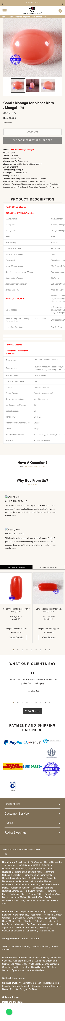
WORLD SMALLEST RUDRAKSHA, (35, 865)
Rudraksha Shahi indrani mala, (37, 874)
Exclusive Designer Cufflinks (23, 989)
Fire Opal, (31, 924)
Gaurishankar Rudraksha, (14, 868)
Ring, (43, 911)
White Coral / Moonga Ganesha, (44, 963)
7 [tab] (40, 649)
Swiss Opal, (45, 927)
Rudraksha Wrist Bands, (39, 897)
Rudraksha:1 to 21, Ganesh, (28, 862)
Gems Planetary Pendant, (27, 884)
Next (62, 4)
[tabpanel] (16, 610)
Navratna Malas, (18, 897)
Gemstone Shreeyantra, (46, 960)
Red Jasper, (32, 927)
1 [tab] (13, 649)
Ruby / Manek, (9, 920)
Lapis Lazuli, (53, 920)
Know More (32, 484)
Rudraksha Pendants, (12, 890)
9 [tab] (49, 649)
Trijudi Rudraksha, (37, 868)
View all (31, 711)
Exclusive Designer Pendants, (46, 985)
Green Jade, (51, 917)
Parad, (25, 938)
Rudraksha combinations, (14, 878)
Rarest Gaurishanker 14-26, (15, 881)
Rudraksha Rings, (18, 893)
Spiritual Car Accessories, (14, 963)
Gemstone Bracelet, (32, 982)
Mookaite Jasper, (46, 924)
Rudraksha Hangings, (20, 887)
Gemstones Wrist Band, (13, 930)
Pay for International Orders (32, 140)
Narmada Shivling (35, 970)
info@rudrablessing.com (35, 466)
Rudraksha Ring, (51, 982)
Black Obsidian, (25, 920)
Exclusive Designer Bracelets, (16, 985)
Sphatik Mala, (18, 970)
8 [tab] (45, 649)
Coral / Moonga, (21, 914)
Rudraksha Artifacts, (34, 890)
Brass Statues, (38, 966)
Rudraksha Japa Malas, (13, 900)
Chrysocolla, (19, 917)
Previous (2, 4)
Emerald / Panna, (35, 917)
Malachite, (20, 924)
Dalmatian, (40, 920)
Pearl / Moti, (36, 914)
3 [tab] (22, 649)
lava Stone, (7, 924)
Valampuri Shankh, (41, 946)
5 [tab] (31, 649)
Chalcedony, (33, 930)
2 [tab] (17, 649)
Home (4, 16)
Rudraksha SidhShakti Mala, (28, 871)
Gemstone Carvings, (39, 957)
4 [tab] (27, 649)
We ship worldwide (32, 2)
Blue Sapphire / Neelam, (27, 911)
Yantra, (26, 966)
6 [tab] (36, 649)
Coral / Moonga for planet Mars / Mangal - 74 (28, 16)
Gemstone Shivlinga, (23, 960)
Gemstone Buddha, (11, 966)
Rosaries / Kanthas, (36, 900)
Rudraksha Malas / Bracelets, (42, 878)
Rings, (5, 989)
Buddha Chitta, (36, 893)
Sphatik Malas (47, 930)
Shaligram (35, 938)
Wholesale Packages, (43, 887)
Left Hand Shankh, (21, 946)
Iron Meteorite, (17, 927)
